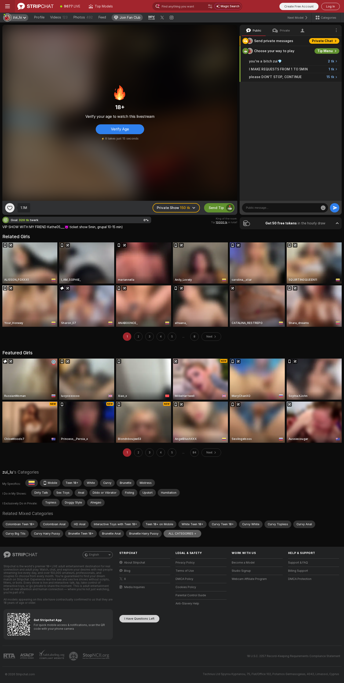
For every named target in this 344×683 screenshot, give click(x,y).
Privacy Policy (185, 562)
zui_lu (7, 472)
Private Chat (322, 41)
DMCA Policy (184, 579)
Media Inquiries (134, 587)
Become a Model (243, 562)
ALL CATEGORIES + (182, 533)
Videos (59, 17)
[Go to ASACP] (27, 656)
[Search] (210, 6)
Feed (102, 17)
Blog (127, 570)
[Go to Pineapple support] (74, 656)
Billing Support (298, 570)
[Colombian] (31, 483)
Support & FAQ (298, 562)
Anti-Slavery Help (187, 603)
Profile (39, 17)
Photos (83, 17)
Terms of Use (185, 570)
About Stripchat (134, 562)
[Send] (334, 207)
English (94, 554)
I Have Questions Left (139, 618)
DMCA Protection (299, 579)
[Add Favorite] (10, 207)
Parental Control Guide (191, 595)
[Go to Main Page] (35, 6)
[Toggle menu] (7, 6)
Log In (330, 6)
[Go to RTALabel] (10, 656)
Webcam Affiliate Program (249, 579)
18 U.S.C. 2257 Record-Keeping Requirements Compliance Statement (293, 656)
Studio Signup (241, 570)
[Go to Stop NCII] (96, 656)
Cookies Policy (186, 587)
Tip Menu (325, 51)
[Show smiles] (323, 208)
